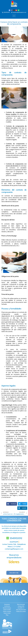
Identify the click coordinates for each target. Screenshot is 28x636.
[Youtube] (16, 10)
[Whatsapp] (18, 10)
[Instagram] (14, 10)
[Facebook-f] (12, 10)
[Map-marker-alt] (9, 10)
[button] (14, 15)
